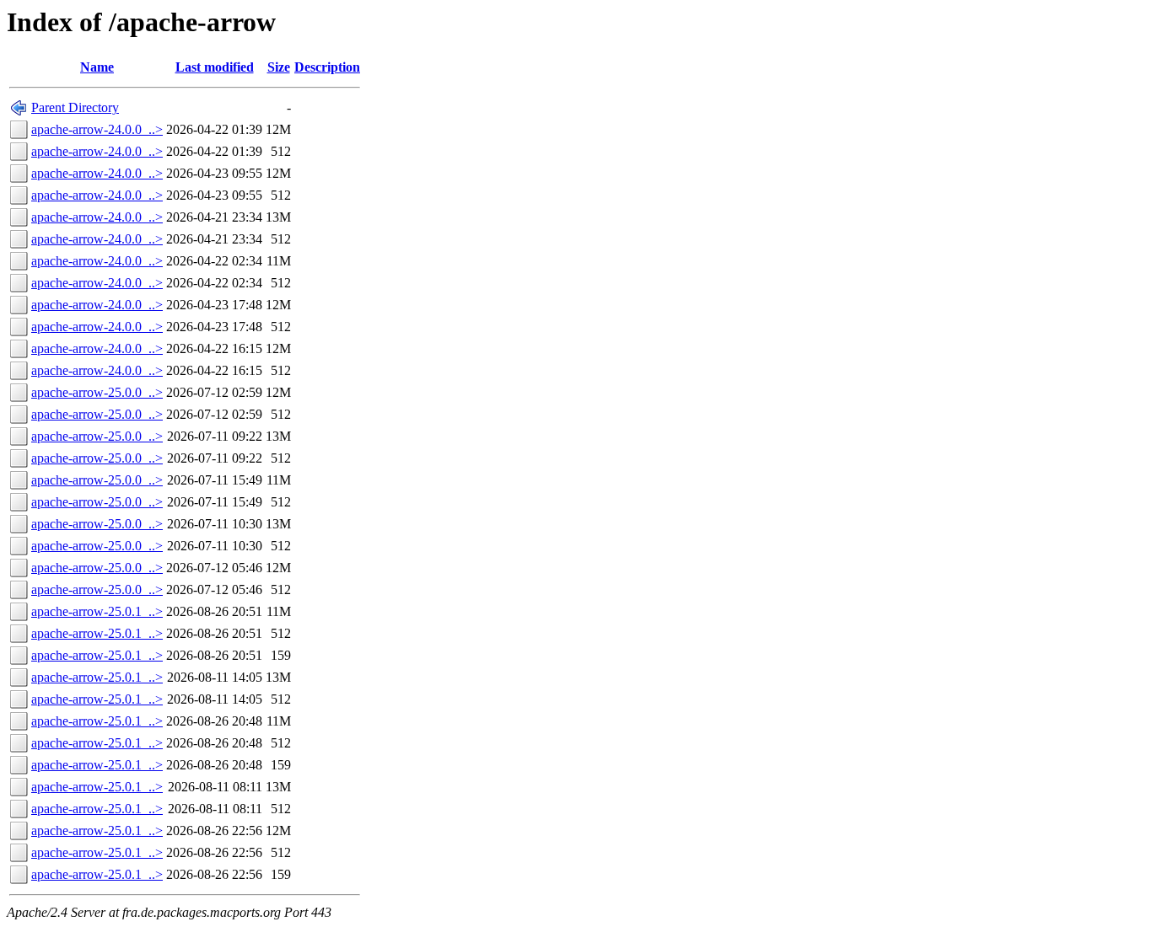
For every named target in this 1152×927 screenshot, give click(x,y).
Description (327, 67)
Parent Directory (75, 107)
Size (278, 67)
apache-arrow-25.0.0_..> (97, 392)
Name (97, 67)
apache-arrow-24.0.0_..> (97, 129)
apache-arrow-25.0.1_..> (97, 611)
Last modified (214, 67)
